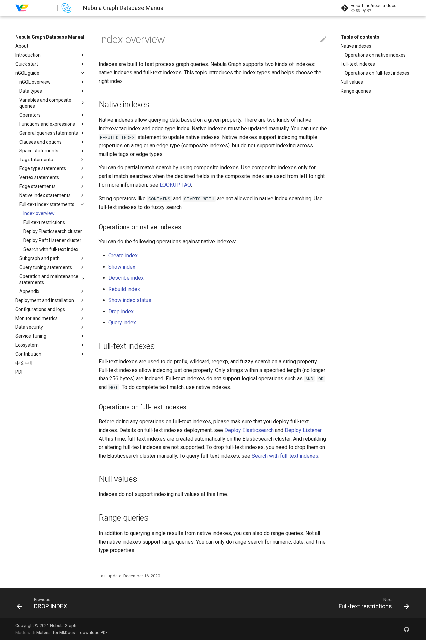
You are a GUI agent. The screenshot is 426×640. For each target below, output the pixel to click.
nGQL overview (35, 82)
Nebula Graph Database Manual (49, 37)
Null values (352, 82)
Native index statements (45, 195)
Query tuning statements (45, 267)
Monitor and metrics (36, 318)
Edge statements (37, 186)
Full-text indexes (358, 64)
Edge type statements (42, 168)
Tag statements (36, 159)
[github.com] (406, 629)
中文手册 (24, 363)
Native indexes (356, 46)
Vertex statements (39, 177)
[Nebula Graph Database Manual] (44, 8)
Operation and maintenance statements (48, 279)
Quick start (26, 64)
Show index (121, 267)
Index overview (39, 213)
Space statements (38, 150)
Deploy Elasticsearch (249, 430)
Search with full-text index (50, 249)
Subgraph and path (39, 258)
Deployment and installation (44, 300)
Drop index (121, 311)
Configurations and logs (40, 309)
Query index (122, 322)
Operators (30, 115)
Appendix (29, 291)
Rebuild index (124, 289)
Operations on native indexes (375, 55)
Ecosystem (27, 345)
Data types (30, 91)
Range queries (356, 91)
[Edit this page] (323, 39)
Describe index (126, 278)
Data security (29, 327)
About (21, 46)
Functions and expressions (47, 124)
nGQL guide (27, 73)
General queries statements (48, 133)
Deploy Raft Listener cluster (52, 240)
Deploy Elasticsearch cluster (52, 231)
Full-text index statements (46, 204)
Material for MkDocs (56, 632)
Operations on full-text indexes (377, 73)
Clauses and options (40, 142)
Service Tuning (30, 336)
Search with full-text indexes (285, 456)
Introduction (28, 55)
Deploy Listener (303, 430)
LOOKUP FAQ (175, 185)
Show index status (129, 300)
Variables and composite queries (45, 103)
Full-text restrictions (44, 222)
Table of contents (360, 37)
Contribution (28, 354)
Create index (123, 255)
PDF (19, 372)
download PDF (94, 632)
